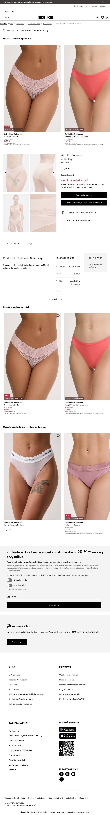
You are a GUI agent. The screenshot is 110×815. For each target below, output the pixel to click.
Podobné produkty (84, 195)
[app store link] (17, 747)
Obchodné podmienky (49, 675)
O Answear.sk (15, 675)
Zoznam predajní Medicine (76, 699)
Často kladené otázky (79, 715)
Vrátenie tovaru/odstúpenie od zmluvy (78, 682)
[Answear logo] (46, 17)
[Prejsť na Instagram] (17, 786)
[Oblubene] (102, 17)
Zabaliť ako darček (77, 710)
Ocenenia (13, 684)
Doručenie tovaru (76, 689)
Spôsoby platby (76, 694)
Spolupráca (14, 689)
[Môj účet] (97, 17)
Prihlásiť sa (54, 605)
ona (6, 11)
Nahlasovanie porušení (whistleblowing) (19, 695)
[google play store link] (17, 741)
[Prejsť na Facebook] (11, 786)
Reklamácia (74, 675)
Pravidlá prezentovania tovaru (49, 685)
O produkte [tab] (13, 243)
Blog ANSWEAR (46, 691)
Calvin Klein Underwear (71, 155)
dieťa (7, 17)
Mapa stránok (84, 810)
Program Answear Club (49, 696)
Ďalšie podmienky (47, 680)
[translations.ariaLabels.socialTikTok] (11, 791)
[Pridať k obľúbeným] (58, 47)
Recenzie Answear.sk (18, 680)
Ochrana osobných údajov (17, 709)
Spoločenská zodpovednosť (15, 702)
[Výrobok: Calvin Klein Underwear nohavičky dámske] (32, 88)
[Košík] (107, 17)
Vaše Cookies (71, 810)
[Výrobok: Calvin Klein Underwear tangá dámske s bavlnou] (32, 476)
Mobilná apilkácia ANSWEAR (47, 702)
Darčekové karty (76, 705)
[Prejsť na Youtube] (23, 786)
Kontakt (72, 720)
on (12, 11)
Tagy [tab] (30, 243)
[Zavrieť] (103, 2)
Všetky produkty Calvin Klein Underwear (84, 202)
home (7, 23)
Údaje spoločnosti (56, 810)
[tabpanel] (55, 274)
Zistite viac (16, 642)
